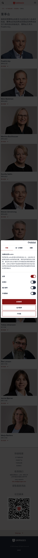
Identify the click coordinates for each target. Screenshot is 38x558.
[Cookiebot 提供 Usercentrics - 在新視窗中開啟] (28, 243)
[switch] (33, 282)
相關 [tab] (31, 248)
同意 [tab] (6, 248)
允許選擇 (19, 307)
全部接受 (19, 301)
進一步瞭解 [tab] (19, 248)
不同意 (19, 313)
